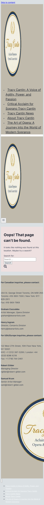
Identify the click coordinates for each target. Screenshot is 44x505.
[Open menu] (3, 220)
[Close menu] (1, 481)
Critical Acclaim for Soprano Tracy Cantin (21, 106)
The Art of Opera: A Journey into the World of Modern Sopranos (23, 127)
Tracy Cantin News (20, 113)
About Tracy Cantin (20, 118)
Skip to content (8, 2)
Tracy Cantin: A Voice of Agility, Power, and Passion (23, 94)
